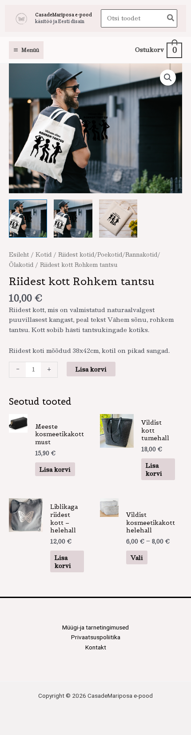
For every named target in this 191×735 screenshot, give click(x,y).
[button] (168, 78)
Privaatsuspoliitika (95, 637)
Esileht (19, 254)
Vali (137, 557)
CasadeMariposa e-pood (63, 15)
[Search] (171, 18)
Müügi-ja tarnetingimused (95, 627)
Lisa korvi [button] (55, 469)
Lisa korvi (91, 369)
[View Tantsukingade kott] (28, 218)
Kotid (44, 254)
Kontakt (95, 647)
